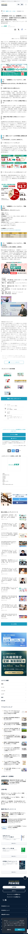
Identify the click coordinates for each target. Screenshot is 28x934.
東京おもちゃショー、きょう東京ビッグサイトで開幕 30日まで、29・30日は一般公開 (13, 794)
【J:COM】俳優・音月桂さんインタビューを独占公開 (12, 769)
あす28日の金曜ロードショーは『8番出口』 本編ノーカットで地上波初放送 (13, 798)
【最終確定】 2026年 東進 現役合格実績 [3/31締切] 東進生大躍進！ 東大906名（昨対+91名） (9, 597)
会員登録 (14, 887)
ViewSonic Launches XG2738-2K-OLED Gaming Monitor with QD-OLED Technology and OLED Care (17, 820)
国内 (18, 4)
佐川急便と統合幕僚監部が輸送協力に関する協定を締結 (12, 718)
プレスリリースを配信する (13, 894)
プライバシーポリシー (13, 920)
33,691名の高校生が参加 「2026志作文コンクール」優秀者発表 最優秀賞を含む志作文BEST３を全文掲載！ (9, 534)
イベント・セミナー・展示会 (12, 405)
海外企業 (3, 700)
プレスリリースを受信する (13, 896)
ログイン (14, 438)
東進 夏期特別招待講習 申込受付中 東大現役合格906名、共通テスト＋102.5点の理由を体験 (9, 543)
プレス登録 (14, 434)
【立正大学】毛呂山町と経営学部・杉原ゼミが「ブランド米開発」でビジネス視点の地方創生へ (12, 730)
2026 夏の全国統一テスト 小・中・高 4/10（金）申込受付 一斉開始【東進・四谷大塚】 (10, 588)
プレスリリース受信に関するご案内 (19, 445)
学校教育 (15, 409)
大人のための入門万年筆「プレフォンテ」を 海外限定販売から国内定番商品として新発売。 (12, 737)
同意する (20, 929)
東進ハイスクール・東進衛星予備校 (19, 38)
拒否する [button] (9, 929)
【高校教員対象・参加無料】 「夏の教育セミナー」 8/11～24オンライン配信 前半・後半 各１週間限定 (9, 516)
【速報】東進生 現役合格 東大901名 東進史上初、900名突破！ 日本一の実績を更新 (9, 615)
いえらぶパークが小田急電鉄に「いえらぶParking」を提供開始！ (17, 827)
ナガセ (14, 11)
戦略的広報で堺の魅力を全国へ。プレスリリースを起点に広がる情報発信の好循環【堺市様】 (18, 781)
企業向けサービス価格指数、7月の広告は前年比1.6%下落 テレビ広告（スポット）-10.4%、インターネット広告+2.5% (13, 802)
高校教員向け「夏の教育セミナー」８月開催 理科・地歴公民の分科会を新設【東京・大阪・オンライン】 (9, 561)
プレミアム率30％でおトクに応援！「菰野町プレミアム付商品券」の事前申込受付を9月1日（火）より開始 (12, 763)
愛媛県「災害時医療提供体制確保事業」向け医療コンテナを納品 (11, 743)
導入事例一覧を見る (13, 784)
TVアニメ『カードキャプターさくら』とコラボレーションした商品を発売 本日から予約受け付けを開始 (12, 712)
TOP (4, 11)
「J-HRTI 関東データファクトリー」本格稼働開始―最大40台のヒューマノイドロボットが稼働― (12, 756)
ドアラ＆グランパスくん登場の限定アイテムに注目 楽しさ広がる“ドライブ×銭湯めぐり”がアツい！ (12, 749)
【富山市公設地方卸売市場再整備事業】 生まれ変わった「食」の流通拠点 (12, 724)
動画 (2, 697)
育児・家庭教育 (10, 409)
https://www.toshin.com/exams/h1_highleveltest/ (11, 230)
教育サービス (8, 11)
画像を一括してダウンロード (14, 398)
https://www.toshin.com (8, 484)
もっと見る (14, 624)
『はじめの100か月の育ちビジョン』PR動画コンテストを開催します (18, 813)
